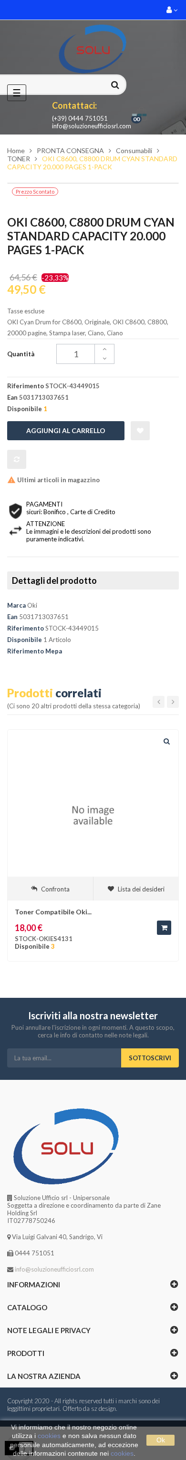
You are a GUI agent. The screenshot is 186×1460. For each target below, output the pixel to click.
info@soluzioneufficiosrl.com (91, 126)
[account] (172, 10)
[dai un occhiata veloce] (166, 742)
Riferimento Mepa (34, 651)
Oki (32, 605)
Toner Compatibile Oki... (53, 912)
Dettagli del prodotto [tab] (54, 580)
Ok (160, 1440)
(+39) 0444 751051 (80, 118)
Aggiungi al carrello (65, 430)
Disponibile (24, 639)
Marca (16, 605)
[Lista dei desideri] (140, 430)
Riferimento (25, 628)
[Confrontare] (16, 459)
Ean (12, 617)
